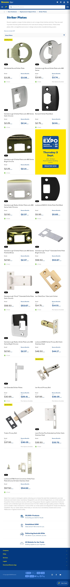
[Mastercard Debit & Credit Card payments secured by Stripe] (27, 576)
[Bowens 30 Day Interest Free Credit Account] (30, 573)
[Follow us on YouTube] (60, 574)
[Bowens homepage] (7, 2)
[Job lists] (57, 2)
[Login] (64, 2)
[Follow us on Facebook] (56, 574)
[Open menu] (2, 7)
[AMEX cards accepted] (38, 573)
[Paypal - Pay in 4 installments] (31, 576)
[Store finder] (61, 2)
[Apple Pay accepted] (36, 576)
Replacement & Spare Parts (28, 11)
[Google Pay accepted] (42, 576)
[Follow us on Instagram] (52, 574)
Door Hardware (12, 11)
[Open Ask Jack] (6, 7)
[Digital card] (68, 7)
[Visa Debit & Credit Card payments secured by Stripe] (43, 573)
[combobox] (37, 7)
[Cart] (68, 2)
